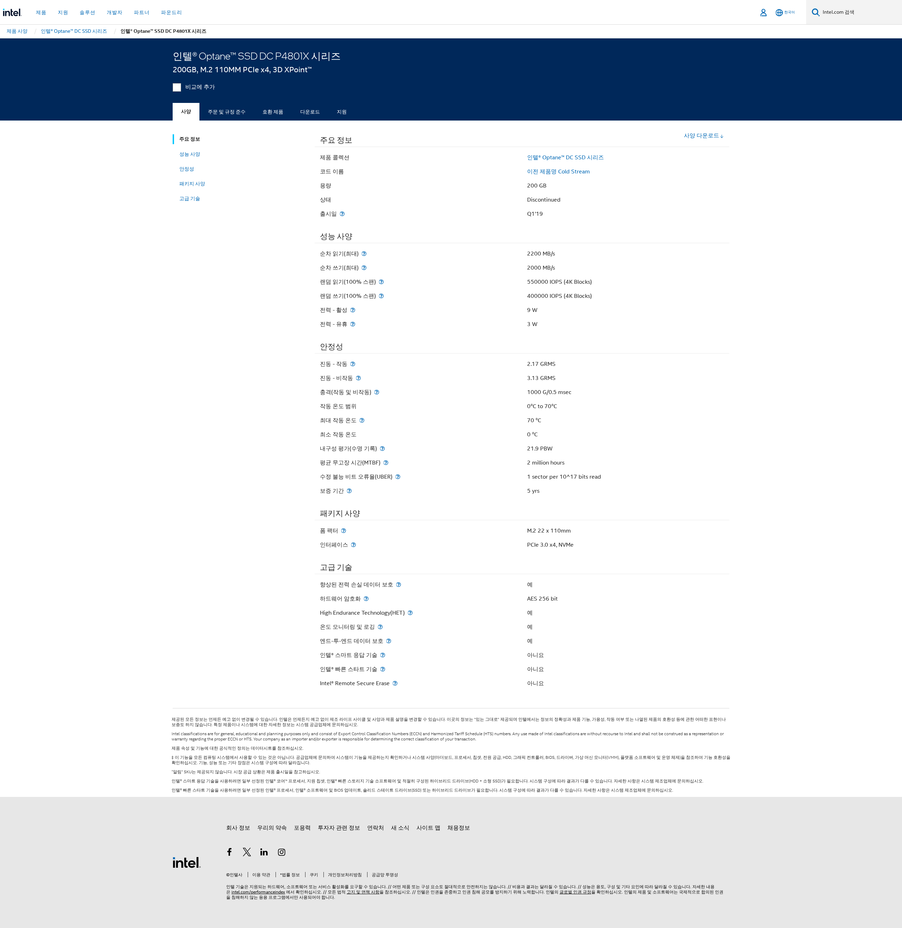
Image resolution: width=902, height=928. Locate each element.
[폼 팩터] (343, 531)
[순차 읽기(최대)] (364, 254)
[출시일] (342, 214)
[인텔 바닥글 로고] (187, 862)
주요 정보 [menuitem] (189, 139)
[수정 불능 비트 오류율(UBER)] (398, 477)
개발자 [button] (115, 12)
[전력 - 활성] (353, 310)
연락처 (375, 827)
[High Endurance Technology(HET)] (410, 613)
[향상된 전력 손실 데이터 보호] (398, 585)
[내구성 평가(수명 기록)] (382, 448)
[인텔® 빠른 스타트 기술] (383, 669)
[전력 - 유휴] (353, 324)
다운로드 (310, 112)
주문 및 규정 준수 (227, 112)
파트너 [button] (142, 12)
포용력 (302, 827)
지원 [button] (63, 12)
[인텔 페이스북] (229, 853)
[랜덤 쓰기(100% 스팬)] (381, 296)
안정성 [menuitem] (186, 169)
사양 (186, 111)
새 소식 (400, 827)
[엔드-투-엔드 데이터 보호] (389, 641)
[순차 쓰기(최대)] (364, 268)
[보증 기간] (349, 491)
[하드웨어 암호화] (366, 599)
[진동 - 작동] (353, 364)
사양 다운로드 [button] (701, 135)
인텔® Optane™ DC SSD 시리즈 (565, 157)
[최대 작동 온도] (362, 420)
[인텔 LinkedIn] (264, 853)
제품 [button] (41, 12)
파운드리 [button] (171, 12)
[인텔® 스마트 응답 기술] (383, 655)
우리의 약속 (272, 827)
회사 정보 (238, 827)
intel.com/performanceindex (258, 892)
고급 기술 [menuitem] (189, 198)
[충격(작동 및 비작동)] (377, 392)
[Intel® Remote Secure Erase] (395, 683)
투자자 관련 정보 (339, 827)
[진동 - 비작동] (358, 378)
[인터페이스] (353, 545)
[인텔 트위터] (247, 853)
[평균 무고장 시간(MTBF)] (386, 463)
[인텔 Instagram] (282, 853)
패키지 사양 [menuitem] (192, 183)
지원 (342, 112)
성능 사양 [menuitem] (189, 154)
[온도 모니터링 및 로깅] (380, 627)
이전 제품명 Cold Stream (558, 171)
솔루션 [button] (87, 12)
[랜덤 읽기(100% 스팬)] (381, 282)
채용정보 (458, 827)
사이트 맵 (428, 827)
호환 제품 (272, 112)
